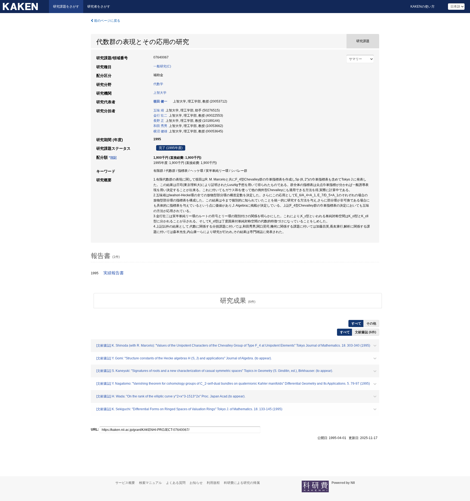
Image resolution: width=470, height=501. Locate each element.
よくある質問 (175, 483)
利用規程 (213, 483)
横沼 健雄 (160, 131)
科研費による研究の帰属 (242, 483)
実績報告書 (113, 273)
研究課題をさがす (66, 6)
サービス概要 (125, 483)
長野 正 (158, 121)
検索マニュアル (150, 483)
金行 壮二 (160, 115)
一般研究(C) (162, 66)
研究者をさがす (98, 6)
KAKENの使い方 (422, 6)
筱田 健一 (160, 101)
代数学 (158, 84)
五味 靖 (158, 110)
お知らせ (196, 483)
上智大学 (159, 93)
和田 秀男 (160, 126)
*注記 (113, 158)
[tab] (238, 300)
